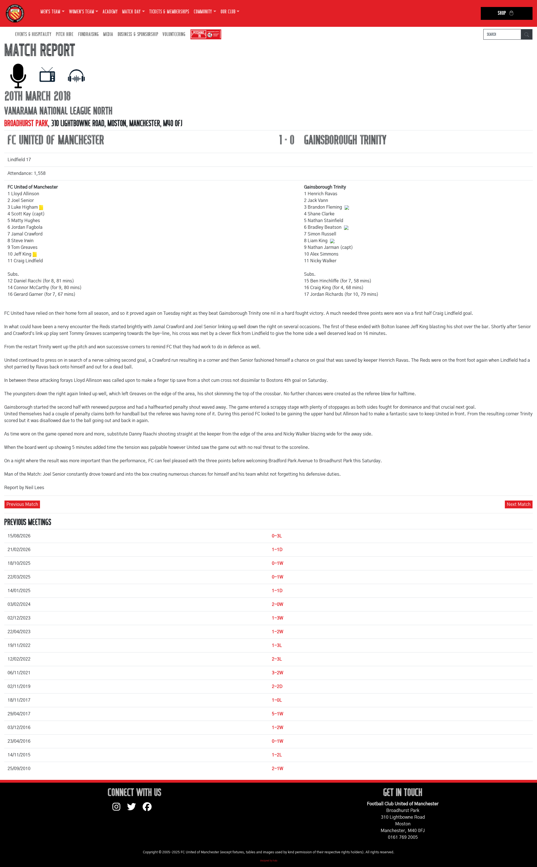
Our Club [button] (228, 12)
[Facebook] (149, 809)
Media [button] (108, 34)
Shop (502, 13)
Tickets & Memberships (169, 12)
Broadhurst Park (26, 123)
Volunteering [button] (173, 34)
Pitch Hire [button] (65, 34)
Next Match (519, 504)
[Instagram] (119, 809)
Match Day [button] (131, 12)
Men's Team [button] (50, 12)
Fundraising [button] (88, 34)
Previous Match (22, 504)
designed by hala (268, 861)
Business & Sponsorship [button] (138, 34)
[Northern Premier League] (204, 34)
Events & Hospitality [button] (33, 34)
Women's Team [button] (81, 12)
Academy (110, 12)
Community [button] (203, 12)
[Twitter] (135, 809)
